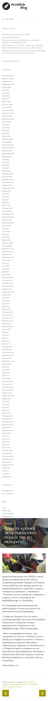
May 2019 (5, 269)
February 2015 (7, 416)
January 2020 (7, 246)
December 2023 (8, 110)
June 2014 (6, 439)
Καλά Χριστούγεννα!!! (11, 37)
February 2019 (7, 277)
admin (12, 682)
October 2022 (7, 150)
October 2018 (7, 289)
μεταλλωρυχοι (8, 686)
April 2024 (5, 99)
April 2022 (5, 168)
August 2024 (6, 87)
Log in (4, 508)
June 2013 (6, 473)
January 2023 (7, 142)
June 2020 (6, 231)
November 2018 (8, 286)
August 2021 (6, 191)
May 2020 (5, 234)
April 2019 (5, 272)
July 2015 (5, 401)
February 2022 (7, 174)
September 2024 (8, 84)
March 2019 (6, 274)
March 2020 (6, 240)
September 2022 (8, 153)
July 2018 (5, 298)
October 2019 (7, 254)
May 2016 (5, 373)
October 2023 (7, 116)
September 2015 (8, 396)
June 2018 (6, 300)
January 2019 (7, 280)
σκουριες (18, 686)
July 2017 (5, 332)
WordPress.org (7, 516)
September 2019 (8, 257)
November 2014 (8, 424)
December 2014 (8, 422)
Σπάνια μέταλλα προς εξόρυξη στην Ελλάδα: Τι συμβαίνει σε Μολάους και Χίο (21, 41)
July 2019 (5, 263)
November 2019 (8, 251)
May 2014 (5, 442)
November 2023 (8, 113)
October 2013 (7, 462)
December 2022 (8, 145)
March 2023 (6, 136)
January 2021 (7, 211)
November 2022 (8, 148)
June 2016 (6, 370)
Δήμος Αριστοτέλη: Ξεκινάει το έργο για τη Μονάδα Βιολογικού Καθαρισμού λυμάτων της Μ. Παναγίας (22, 46)
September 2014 (8, 430)
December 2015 (8, 387)
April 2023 (5, 133)
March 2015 (6, 413)
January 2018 (7, 315)
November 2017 (8, 321)
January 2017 (7, 349)
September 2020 (8, 223)
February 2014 (7, 450)
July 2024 (5, 90)
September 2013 (8, 465)
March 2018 (6, 309)
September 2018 (8, 292)
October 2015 (7, 393)
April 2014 (5, 445)
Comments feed (8, 513)
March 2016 (6, 378)
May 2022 (5, 165)
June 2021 (6, 197)
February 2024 (7, 104)
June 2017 (6, 335)
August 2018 (6, 295)
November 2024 (8, 78)
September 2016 (8, 361)
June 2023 (6, 127)
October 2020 (7, 220)
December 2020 (8, 214)
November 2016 (8, 355)
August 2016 (6, 364)
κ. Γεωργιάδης (13, 684)
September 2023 (8, 119)
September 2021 (8, 188)
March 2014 (6, 447)
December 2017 (8, 318)
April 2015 (5, 410)
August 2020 (6, 225)
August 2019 (6, 260)
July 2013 (5, 471)
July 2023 (5, 125)
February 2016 (7, 381)
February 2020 (7, 243)
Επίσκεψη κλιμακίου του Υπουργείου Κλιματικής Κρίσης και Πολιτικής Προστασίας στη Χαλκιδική (24, 51)
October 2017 (7, 323)
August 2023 (6, 122)
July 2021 (5, 194)
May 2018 (5, 303)
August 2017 (6, 329)
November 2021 (8, 182)
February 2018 (7, 312)
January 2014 (7, 453)
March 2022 (6, 171)
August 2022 (6, 156)
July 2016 (5, 367)
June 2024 (6, 93)
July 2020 (5, 228)
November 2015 (8, 390)
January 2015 (7, 419)
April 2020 (5, 237)
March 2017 (6, 344)
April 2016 (5, 375)
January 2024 (7, 107)
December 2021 (8, 179)
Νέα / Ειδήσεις (8, 493)
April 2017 (5, 341)
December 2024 (8, 76)
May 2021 (5, 200)
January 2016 (7, 384)
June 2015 (6, 404)
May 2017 (5, 338)
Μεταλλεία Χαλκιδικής (29, 684)
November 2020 (8, 217)
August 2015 (6, 398)
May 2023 (5, 130)
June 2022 (6, 162)
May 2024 (5, 96)
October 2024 (7, 81)
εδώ (17, 665)
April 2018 (5, 306)
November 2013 (8, 459)
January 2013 (7, 476)
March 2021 (6, 205)
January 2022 (7, 176)
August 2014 (6, 433)
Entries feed (6, 510)
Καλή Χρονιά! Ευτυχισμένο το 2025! (16, 34)
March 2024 (6, 101)
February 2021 (7, 208)
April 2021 (5, 202)
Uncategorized (7, 491)
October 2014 (7, 427)
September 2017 (8, 326)
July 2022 (5, 159)
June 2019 (6, 266)
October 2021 (7, 185)
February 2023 (7, 139)
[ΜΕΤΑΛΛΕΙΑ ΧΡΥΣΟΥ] (14, 9)
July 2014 (5, 436)
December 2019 (8, 249)
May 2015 (5, 407)
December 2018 (8, 283)
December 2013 (8, 456)
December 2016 (8, 352)
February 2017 (7, 347)
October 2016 (7, 358)
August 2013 (6, 468)
